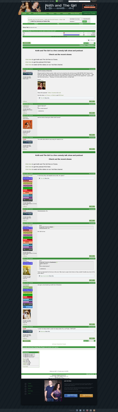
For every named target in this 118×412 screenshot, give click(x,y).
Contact (29, 383)
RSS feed (61, 95)
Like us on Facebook (77, 410)
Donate (29, 388)
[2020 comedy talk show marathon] (28, 184)
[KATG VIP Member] (28, 74)
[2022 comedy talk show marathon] (28, 179)
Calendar (81, 23)
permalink (93, 69)
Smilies (24, 359)
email (59, 92)
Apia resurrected (27, 175)
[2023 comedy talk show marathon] (28, 288)
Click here (28, 59)
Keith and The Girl (90, 374)
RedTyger (68, 378)
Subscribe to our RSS (94, 410)
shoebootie (26, 284)
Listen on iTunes (89, 13)
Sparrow (25, 117)
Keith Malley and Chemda (30, 8)
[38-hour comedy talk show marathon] (28, 198)
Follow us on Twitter (80, 410)
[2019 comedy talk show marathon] (28, 186)
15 (92, 40)
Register (36, 23)
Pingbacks (25, 363)
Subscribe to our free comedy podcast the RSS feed (86, 395)
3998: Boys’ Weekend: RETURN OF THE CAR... (42, 1)
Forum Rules (25, 366)
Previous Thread (56, 344)
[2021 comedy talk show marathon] (28, 181)
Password (72, 21)
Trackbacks (25, 362)
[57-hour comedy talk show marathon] (28, 196)
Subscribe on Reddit (91, 410)
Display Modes (91, 45)
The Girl (42, 98)
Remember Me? (87, 18)
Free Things (30, 390)
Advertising (30, 385)
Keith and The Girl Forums (36, 19)
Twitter (49, 92)
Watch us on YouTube (87, 410)
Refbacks (25, 364)
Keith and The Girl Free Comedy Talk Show (60, 7)
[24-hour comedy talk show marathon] (28, 188)
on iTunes (47, 95)
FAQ (58, 23)
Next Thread (62, 344)
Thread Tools (82, 45)
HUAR (29, 393)
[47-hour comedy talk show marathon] (28, 193)
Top (95, 374)
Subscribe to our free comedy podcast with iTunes (71, 395)
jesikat (25, 260)
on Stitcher (53, 95)
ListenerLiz (26, 105)
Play (59, 1)
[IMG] (24, 360)
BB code (24, 358)
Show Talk (62, 19)
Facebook (54, 92)
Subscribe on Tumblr (84, 410)
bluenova (42, 331)
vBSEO (59, 377)
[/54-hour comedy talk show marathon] (28, 200)
